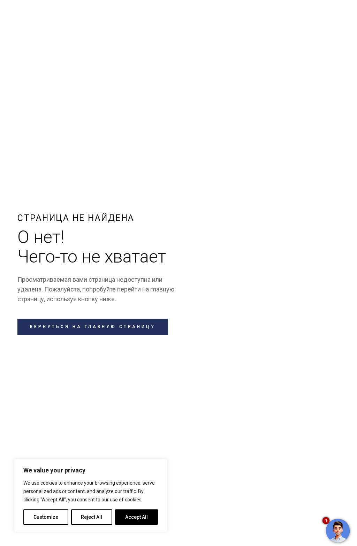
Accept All (136, 517)
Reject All (91, 517)
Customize (45, 517)
